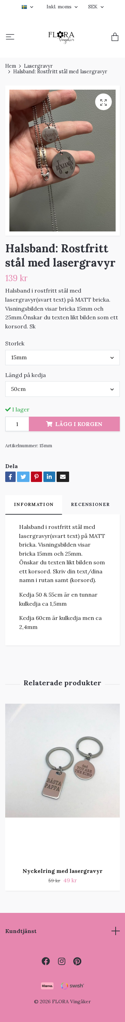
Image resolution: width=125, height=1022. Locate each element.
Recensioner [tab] (90, 504)
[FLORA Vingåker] (61, 37)
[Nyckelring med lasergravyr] (62, 783)
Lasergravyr (38, 66)
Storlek (14, 343)
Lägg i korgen (78, 423)
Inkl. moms (60, 6)
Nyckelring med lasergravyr (62, 870)
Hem (10, 66)
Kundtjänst (20, 930)
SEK (93, 6)
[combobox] (62, 357)
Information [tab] (33, 504)
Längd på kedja (25, 374)
